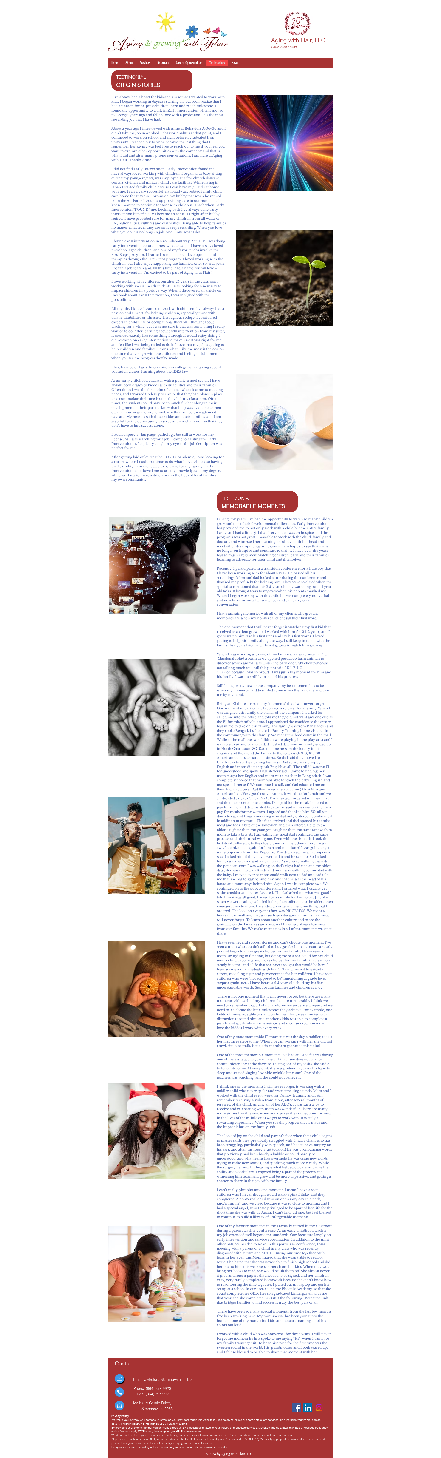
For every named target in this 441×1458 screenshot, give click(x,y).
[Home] (119, 1405)
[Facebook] (296, 1407)
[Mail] (119, 1378)
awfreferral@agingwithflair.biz (168, 1379)
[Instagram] (319, 1407)
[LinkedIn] (307, 1407)
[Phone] (119, 1392)
